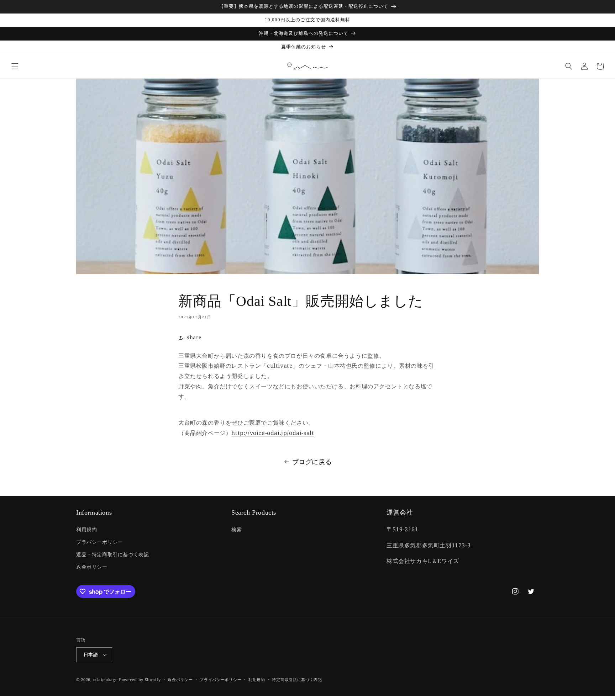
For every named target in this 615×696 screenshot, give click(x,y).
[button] (15, 66)
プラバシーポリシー (99, 541)
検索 (236, 529)
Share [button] (193, 337)
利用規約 (86, 529)
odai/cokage (105, 679)
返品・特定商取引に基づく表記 (112, 554)
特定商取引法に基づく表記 (297, 679)
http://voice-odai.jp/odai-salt (272, 433)
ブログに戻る (312, 461)
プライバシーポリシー (220, 679)
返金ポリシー (91, 566)
